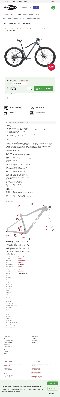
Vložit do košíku (45, 88)
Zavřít (14, 96)
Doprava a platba (8, 338)
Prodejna (7, 1)
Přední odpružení (22, 268)
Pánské (24, 260)
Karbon (20, 266)
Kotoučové (21, 271)
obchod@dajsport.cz (36, 372)
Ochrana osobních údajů (9, 342)
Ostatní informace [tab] (24, 122)
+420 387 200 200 (35, 368)
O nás (5, 348)
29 (19, 270)
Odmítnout (52, 388)
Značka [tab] (17, 122)
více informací (7, 365)
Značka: (42, 28)
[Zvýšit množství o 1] (31, 88)
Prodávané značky (8, 346)
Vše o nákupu (7, 344)
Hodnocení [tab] (11, 122)
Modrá (20, 262)
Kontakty (6, 353)
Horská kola (21, 256)
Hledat (35, 7)
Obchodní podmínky (8, 340)
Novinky (13, 1)
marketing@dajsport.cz (36, 376)
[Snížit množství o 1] (31, 89)
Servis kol (19, 1)
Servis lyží (26, 1)
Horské (20, 258)
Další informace (16, 391)
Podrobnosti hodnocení (30, 28)
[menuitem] (6, 14)
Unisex (20, 260)
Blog (5, 349)
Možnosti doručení (23, 80)
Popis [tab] (6, 122)
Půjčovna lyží (34, 340)
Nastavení (51, 393)
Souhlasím (53, 383)
